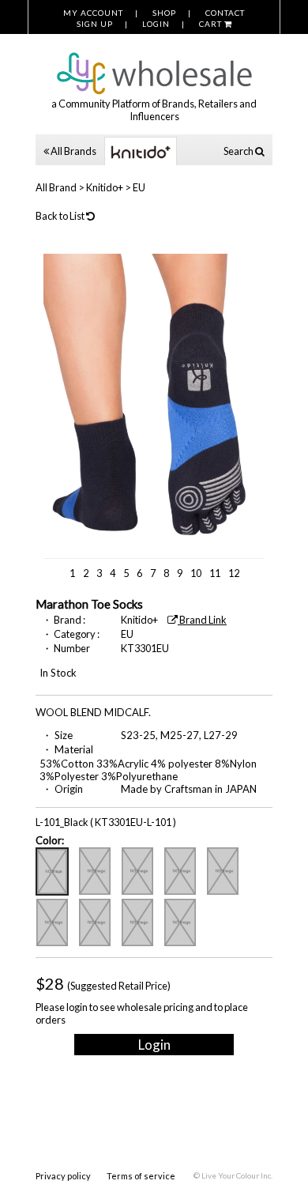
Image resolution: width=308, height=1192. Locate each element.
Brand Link (202, 619)
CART (211, 23)
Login (154, 1044)
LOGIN (156, 23)
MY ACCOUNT (93, 12)
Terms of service (141, 1176)
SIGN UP (95, 23)
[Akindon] (154, 64)
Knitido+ (104, 187)
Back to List (61, 215)
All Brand (56, 187)
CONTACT (225, 12)
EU (139, 187)
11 (214, 573)
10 (195, 573)
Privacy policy (63, 1176)
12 (233, 573)
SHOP (164, 12)
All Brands (72, 151)
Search (239, 151)
